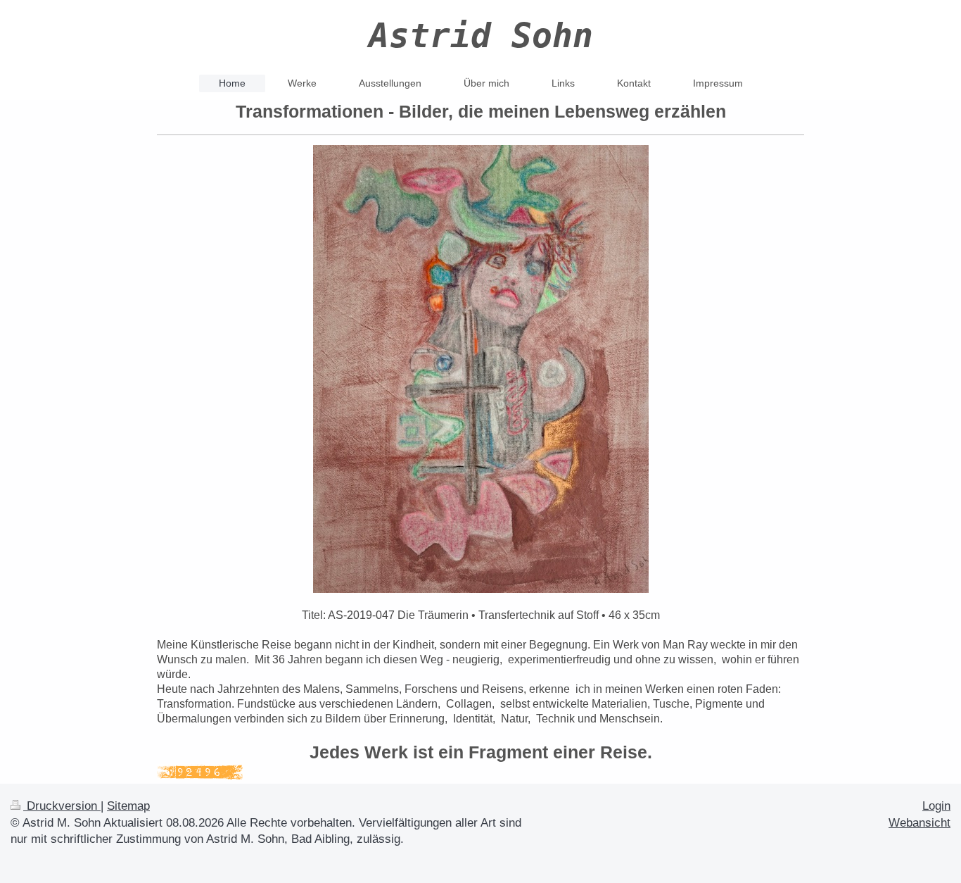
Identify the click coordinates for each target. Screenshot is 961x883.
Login (936, 806)
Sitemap (128, 806)
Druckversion (62, 806)
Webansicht (919, 822)
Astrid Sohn (481, 35)
